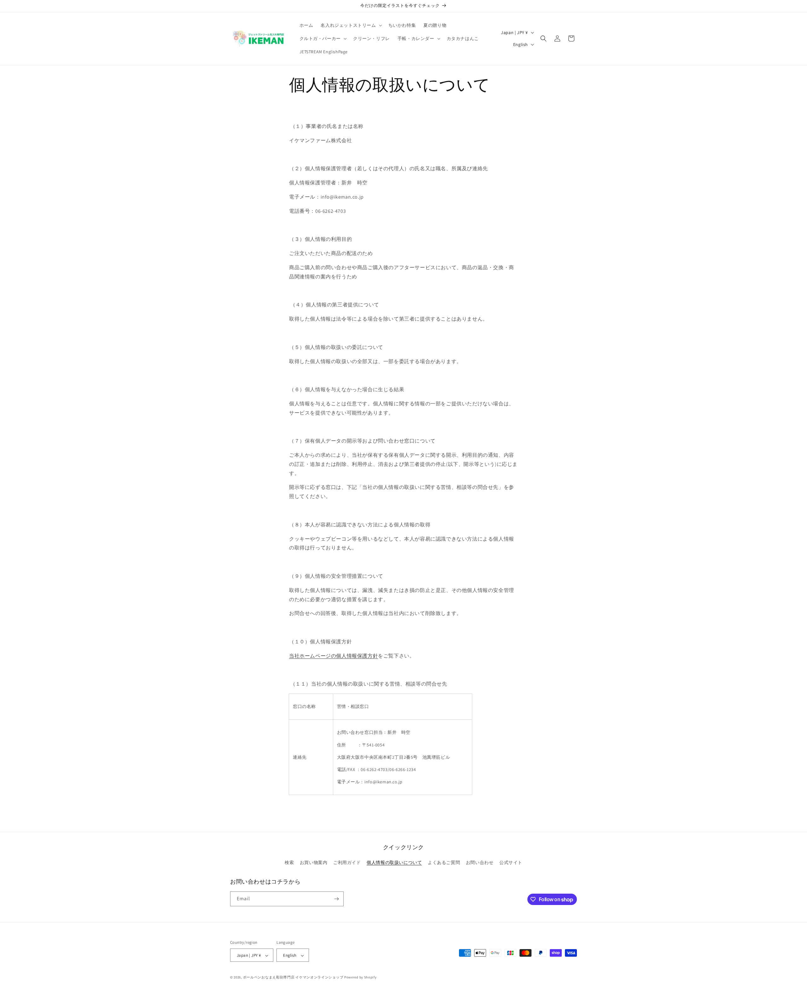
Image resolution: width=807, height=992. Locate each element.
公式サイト (510, 863)
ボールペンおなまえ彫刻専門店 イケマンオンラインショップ (293, 977)
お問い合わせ (480, 863)
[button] (350, 25)
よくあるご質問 (444, 863)
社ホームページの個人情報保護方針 (336, 656)
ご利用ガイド (347, 863)
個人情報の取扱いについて (394, 863)
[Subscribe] (336, 898)
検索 (289, 863)
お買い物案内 (314, 863)
